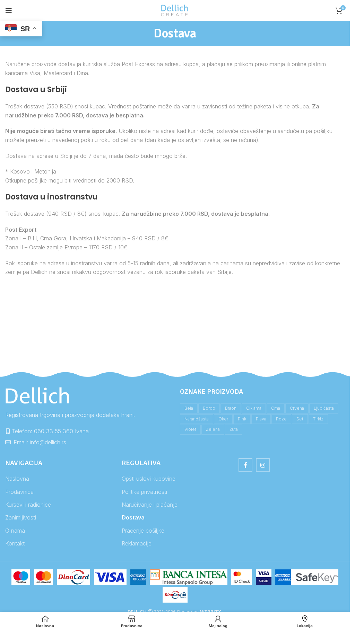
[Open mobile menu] (9, 10)
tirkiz (318, 418)
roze (281, 418)
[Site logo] (175, 9)
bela (188, 408)
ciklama (253, 408)
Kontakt (15, 543)
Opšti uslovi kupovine (148, 478)
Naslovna (17, 478)
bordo (209, 408)
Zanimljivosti (20, 517)
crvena (297, 408)
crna (275, 408)
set (299, 418)
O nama (15, 530)
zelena (213, 429)
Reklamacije (136, 543)
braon (230, 408)
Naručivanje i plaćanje (150, 504)
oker (223, 418)
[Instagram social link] (263, 465)
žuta (234, 429)
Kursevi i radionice (28, 504)
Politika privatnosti (144, 491)
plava (261, 418)
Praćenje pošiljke (143, 530)
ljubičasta (324, 408)
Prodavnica (19, 491)
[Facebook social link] (245, 465)
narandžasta (196, 418)
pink (242, 418)
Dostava (133, 517)
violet (190, 429)
